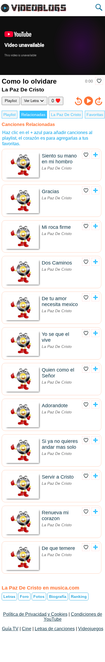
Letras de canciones (55, 628)
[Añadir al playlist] (95, 155)
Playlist (11, 101)
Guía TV (10, 628)
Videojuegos (90, 628)
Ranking (79, 596)
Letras (9, 596)
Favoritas (95, 114)
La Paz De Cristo (66, 114)
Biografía (57, 596)
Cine (26, 628)
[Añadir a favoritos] (99, 81)
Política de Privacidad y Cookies (35, 614)
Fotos (39, 596)
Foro (24, 596)
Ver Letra (32, 101)
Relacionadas (33, 114)
